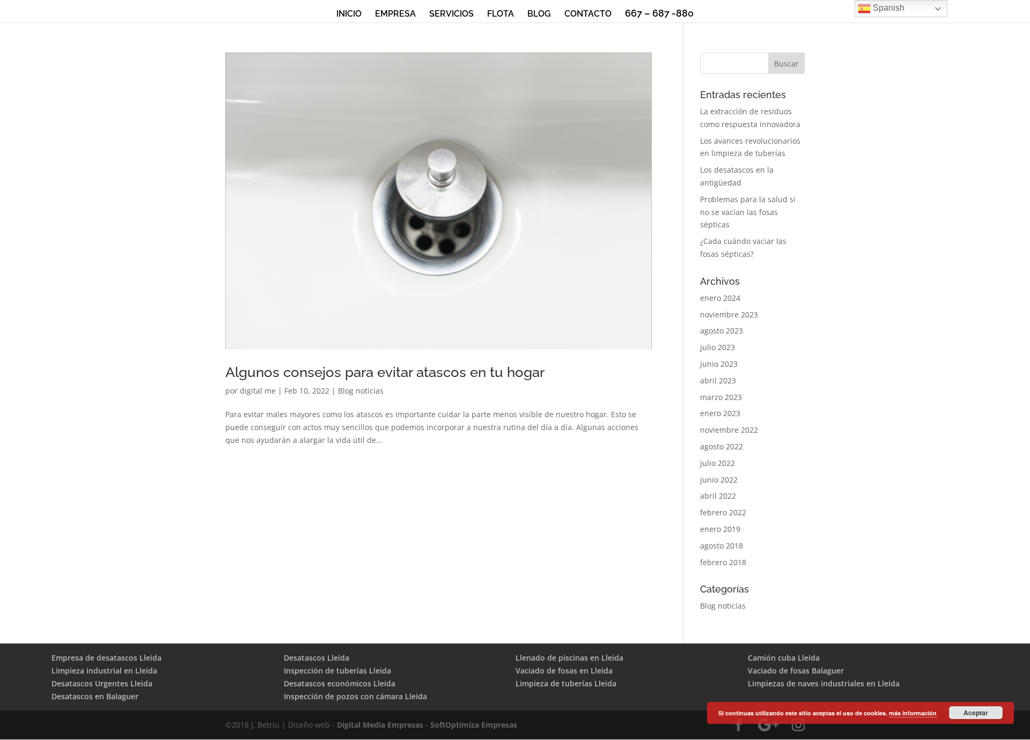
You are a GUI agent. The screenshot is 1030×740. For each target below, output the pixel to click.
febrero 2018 (723, 562)
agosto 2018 (721, 546)
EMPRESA (395, 14)
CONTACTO (588, 14)
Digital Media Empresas (380, 725)
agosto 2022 (721, 446)
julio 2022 (717, 463)
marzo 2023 (721, 397)
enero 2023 (720, 413)
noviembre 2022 (729, 430)
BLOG (539, 14)
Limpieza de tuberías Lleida (566, 683)
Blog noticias (361, 391)
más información (913, 713)
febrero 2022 (723, 512)
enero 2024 (720, 298)
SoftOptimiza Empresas (473, 725)
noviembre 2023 (729, 314)
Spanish (887, 7)
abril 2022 (718, 496)
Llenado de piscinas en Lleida (569, 658)
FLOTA (500, 14)
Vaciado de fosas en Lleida (564, 670)
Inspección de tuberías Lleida (337, 670)
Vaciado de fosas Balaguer (796, 670)
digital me (258, 391)
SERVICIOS (451, 14)
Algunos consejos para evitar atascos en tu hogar (385, 372)
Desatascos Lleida (316, 658)
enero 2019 (720, 529)
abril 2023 (718, 380)
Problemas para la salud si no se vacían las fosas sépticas (748, 212)
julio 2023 (717, 347)
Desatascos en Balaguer (95, 696)
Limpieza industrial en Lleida (104, 670)
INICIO (349, 14)
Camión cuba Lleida (784, 658)
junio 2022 (719, 480)
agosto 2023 (721, 330)
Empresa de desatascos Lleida (106, 658)
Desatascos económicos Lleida (339, 683)
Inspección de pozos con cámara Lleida (355, 696)
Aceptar (975, 712)
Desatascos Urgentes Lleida (102, 683)
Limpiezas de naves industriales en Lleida (824, 683)
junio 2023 (719, 364)
